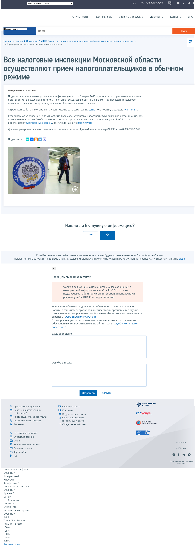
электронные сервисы (39, 122)
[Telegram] (40, 139)
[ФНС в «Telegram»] (188, 3)
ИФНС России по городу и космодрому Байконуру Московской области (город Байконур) (87, 41)
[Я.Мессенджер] (27, 139)
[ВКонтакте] (32, 139)
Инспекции (32, 41)
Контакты (175, 16)
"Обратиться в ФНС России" (80, 316)
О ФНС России (80, 16)
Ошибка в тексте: (62, 362)
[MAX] (44, 139)
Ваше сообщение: (62, 333)
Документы (156, 16)
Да (107, 234)
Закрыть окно (12, 544)
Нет (91, 234)
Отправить (88, 393)
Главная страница (13, 41)
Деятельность (104, 16)
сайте (92, 109)
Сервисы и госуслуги (131, 16)
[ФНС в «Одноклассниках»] (183, 3)
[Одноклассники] (36, 139)
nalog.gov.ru (84, 122)
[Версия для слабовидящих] (134, 3)
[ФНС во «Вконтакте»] (178, 3)
